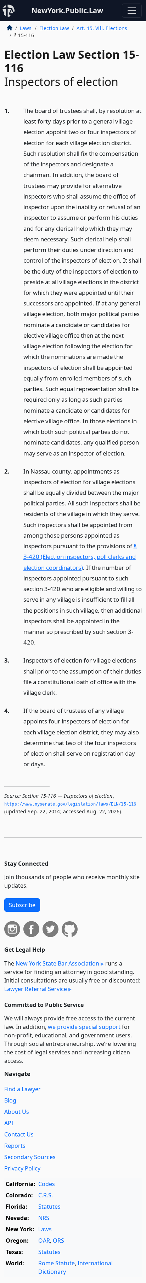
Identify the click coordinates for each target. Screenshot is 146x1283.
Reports (15, 1146)
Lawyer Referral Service (35, 989)
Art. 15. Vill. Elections (102, 28)
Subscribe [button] (22, 905)
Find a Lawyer (22, 1089)
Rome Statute (56, 1263)
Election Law (54, 28)
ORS (58, 1240)
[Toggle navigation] (132, 11)
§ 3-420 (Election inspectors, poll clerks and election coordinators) (80, 556)
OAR (44, 1240)
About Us (16, 1112)
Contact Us (19, 1134)
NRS (43, 1218)
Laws (26, 28)
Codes (46, 1184)
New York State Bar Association (57, 963)
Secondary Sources (30, 1157)
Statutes (49, 1206)
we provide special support (84, 1027)
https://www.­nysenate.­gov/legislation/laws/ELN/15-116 (70, 804)
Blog (10, 1100)
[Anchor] (130, 453)
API (8, 1123)
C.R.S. (45, 1195)
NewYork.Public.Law (67, 10)
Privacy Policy (22, 1168)
